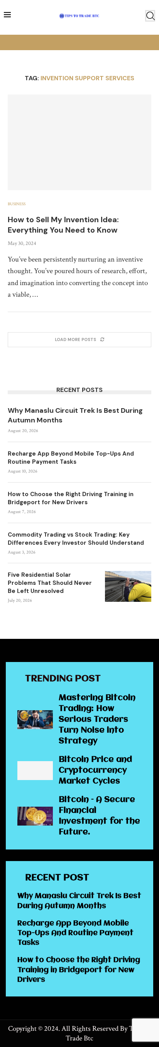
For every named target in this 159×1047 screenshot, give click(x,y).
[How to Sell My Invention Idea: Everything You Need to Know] (79, 142)
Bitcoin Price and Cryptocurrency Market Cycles (95, 770)
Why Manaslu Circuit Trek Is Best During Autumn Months (75, 415)
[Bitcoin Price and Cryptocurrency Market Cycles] (35, 770)
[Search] (150, 16)
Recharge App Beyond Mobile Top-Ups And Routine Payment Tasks (71, 458)
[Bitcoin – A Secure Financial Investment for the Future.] (35, 816)
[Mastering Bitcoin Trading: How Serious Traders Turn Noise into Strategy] (35, 719)
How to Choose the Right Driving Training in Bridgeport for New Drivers (71, 498)
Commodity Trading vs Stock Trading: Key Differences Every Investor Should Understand (76, 539)
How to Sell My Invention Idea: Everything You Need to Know (63, 224)
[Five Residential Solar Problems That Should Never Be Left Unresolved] (128, 586)
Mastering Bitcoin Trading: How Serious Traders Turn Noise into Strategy (97, 719)
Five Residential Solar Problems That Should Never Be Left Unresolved (50, 583)
